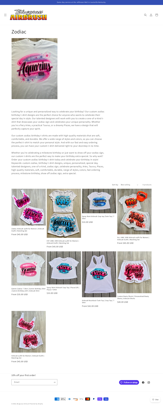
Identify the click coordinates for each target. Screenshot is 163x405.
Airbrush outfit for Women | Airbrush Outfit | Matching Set (27, 357)
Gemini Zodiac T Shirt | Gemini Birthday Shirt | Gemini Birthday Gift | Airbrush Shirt (28, 290)
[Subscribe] (54, 382)
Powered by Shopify (36, 404)
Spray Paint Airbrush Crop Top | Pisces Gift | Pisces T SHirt (63, 289)
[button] (5, 15)
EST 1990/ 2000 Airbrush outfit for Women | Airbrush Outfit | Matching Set (63, 242)
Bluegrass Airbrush (23, 404)
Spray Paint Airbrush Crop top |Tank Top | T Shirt (98, 217)
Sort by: (115, 185)
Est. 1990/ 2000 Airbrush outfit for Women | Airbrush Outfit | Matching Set (133, 238)
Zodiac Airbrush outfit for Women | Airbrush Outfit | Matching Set (27, 230)
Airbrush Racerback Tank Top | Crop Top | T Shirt (98, 302)
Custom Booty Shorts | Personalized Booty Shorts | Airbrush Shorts (133, 297)
